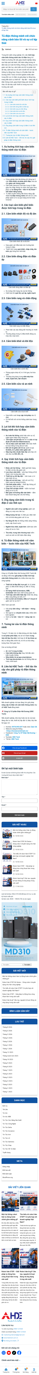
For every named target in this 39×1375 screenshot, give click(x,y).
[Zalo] (4, 1353)
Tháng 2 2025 (7, 1088)
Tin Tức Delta (7, 1127)
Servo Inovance (32, 14)
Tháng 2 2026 (7, 1045)
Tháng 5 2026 (7, 1034)
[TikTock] (14, 1353)
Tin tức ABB (6, 1117)
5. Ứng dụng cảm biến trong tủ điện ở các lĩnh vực (19, 127)
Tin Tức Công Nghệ (9, 1124)
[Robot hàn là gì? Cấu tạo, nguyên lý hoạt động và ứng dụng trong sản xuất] (28, 1258)
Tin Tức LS (6, 1138)
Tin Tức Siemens (8, 1142)
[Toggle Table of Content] (33, 92)
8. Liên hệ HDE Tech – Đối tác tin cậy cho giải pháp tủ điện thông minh (19, 139)
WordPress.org (7, 1177)
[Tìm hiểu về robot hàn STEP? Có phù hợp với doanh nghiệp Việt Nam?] (28, 1201)
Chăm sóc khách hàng (9, 1332)
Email (4, 805)
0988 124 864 (21, 1332)
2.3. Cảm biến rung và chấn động (17, 109)
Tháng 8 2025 (7, 1067)
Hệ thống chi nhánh (10, 1341)
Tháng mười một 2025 (10, 1056)
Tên (3, 797)
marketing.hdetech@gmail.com (14, 1335)
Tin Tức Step (6, 1145)
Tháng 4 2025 (7, 1081)
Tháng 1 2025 (7, 1092)
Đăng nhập (6, 1167)
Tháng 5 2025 (7, 1077)
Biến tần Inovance (20, 14)
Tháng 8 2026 (7, 1027)
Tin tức (4, 1113)
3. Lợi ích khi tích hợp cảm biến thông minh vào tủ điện (18, 117)
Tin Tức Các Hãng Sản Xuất (12, 1120)
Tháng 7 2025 (7, 1070)
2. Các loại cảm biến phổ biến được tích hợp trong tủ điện (19, 101)
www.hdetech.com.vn (11, 1338)
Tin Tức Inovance (8, 1131)
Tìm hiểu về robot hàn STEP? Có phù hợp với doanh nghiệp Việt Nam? (24, 856)
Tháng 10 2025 (7, 1059)
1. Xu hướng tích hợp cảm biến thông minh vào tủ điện (18, 96)
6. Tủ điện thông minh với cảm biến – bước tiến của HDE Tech (18, 131)
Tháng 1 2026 (7, 1049)
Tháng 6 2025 (7, 1074)
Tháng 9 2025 (7, 1063)
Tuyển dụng (6, 1152)
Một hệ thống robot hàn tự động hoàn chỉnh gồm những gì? (19, 977)
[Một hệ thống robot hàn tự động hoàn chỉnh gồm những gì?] (10, 1201)
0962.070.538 (16, 894)
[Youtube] (9, 1353)
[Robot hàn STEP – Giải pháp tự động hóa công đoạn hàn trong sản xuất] (10, 1258)
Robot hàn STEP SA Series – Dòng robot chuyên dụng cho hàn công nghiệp (24, 843)
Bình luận (5, 778)
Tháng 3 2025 (7, 1084)
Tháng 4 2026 (7, 1038)
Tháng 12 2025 (7, 1052)
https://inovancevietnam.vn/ (17, 731)
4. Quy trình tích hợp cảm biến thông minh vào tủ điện (18, 122)
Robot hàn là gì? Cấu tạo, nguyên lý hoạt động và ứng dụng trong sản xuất (24, 880)
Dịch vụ (4, 1106)
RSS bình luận (7, 1174)
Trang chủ (5, 26)
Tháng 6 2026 (7, 1031)
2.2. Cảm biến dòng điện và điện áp (18, 107)
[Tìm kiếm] (33, 9)
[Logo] (20, 3)
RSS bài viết (6, 1170)
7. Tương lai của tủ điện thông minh (16, 135)
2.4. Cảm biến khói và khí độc (16, 111)
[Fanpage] (19, 1353)
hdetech (8, 49)
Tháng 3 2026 (7, 1041)
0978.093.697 (17, 727)
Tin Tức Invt (6, 1134)
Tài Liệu (5, 1109)
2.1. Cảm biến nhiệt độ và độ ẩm (17, 104)
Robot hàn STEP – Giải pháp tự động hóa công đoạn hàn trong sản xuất (23, 868)
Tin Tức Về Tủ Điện (9, 1149)
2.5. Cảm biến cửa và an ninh (16, 113)
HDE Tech (16, 737)
